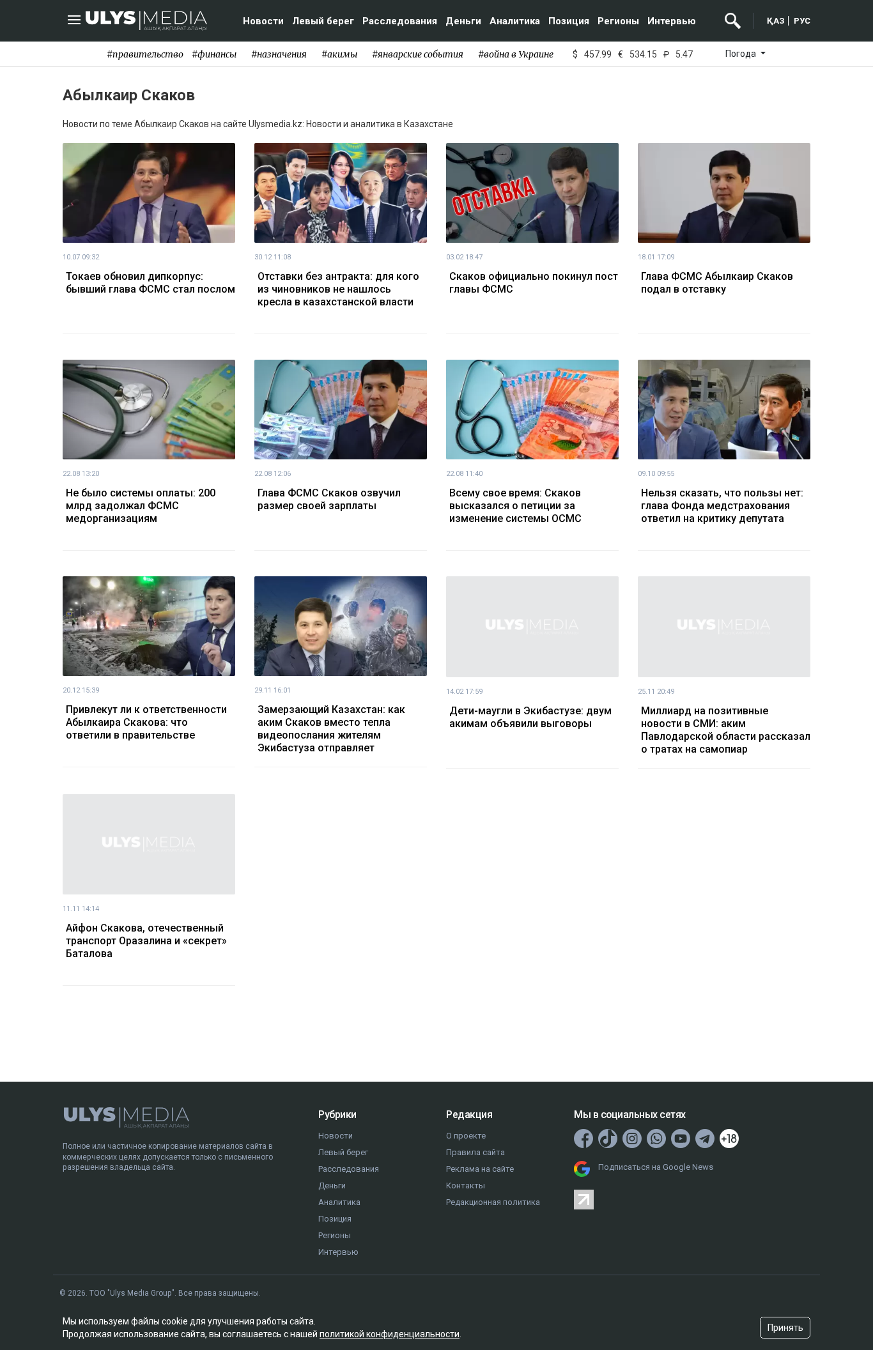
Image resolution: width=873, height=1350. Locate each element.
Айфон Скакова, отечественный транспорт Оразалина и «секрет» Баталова (146, 941)
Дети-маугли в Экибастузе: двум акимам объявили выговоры (530, 717)
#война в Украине (515, 54)
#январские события (417, 54)
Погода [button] (741, 54)
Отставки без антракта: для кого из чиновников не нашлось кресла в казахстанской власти (338, 289)
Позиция (568, 21)
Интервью (671, 21)
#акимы (339, 54)
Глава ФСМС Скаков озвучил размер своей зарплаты (329, 499)
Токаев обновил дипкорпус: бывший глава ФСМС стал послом (150, 282)
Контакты (465, 1185)
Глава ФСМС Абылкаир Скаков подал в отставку (717, 282)
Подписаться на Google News (655, 1167)
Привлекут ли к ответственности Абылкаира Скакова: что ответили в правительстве (146, 722)
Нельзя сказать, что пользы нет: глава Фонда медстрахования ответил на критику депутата (722, 506)
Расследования (399, 21)
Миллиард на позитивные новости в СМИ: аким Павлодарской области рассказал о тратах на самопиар (725, 730)
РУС (802, 21)
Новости (263, 21)
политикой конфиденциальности (390, 1334)
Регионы (618, 21)
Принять (785, 1328)
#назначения (279, 54)
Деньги (463, 21)
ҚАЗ (776, 21)
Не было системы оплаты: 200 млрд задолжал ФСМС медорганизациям (140, 506)
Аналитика (515, 21)
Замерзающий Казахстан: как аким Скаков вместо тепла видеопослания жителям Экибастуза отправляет (331, 728)
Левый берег (323, 21)
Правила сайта (475, 1152)
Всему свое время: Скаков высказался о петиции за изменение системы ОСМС (515, 506)
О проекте (466, 1135)
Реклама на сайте (480, 1169)
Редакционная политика (493, 1202)
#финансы (214, 54)
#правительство (145, 54)
